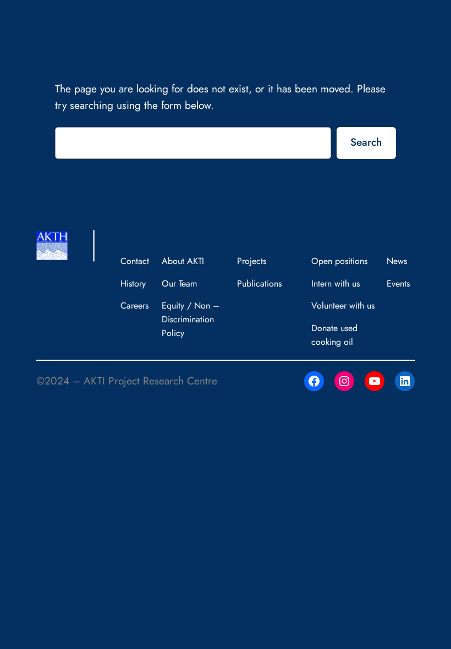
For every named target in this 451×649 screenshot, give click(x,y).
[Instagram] (344, 381)
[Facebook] (314, 381)
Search (366, 142)
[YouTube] (374, 381)
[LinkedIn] (405, 381)
